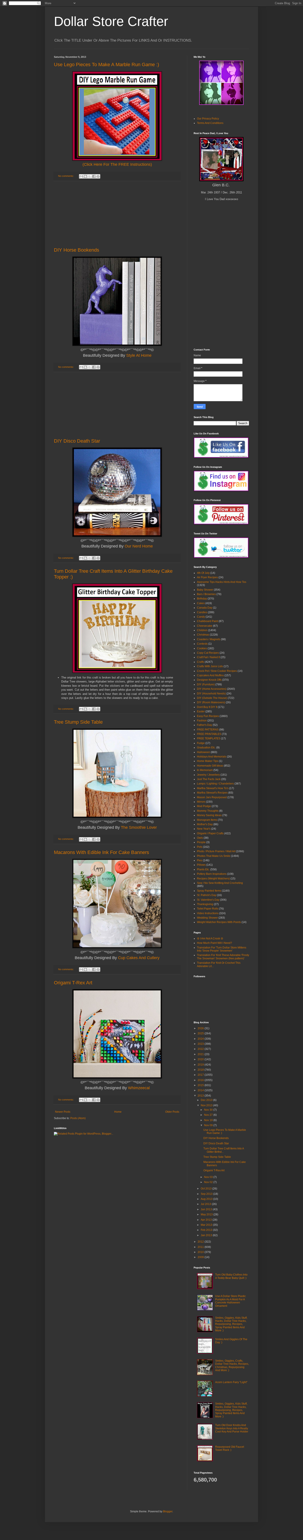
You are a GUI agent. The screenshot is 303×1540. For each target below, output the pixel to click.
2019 (201, 1064)
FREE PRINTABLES (209, 734)
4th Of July (203, 572)
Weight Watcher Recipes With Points (219, 922)
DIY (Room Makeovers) (211, 702)
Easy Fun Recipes (208, 716)
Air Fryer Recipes (207, 577)
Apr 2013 (206, 1219)
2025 (201, 1033)
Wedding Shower (207, 917)
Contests (202, 643)
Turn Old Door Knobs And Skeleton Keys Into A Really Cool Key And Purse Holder (231, 1428)
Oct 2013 (206, 1188)
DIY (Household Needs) (211, 693)
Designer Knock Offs (209, 679)
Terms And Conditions (210, 123)
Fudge (201, 743)
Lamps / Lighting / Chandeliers (215, 783)
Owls (200, 837)
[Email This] (81, 176)
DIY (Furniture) (206, 684)
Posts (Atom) (78, 1118)
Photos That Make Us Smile (213, 856)
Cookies (202, 648)
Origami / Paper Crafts (210, 833)
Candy (201, 616)
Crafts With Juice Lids (210, 666)
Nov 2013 (207, 1105)
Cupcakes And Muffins (210, 675)
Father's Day (204, 725)
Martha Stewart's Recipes (212, 792)
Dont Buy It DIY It (207, 707)
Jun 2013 (207, 1209)
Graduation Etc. (206, 747)
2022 (201, 1048)
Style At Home (139, 355)
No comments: (66, 176)
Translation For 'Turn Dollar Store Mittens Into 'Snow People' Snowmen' (221, 949)
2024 (201, 1038)
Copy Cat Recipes (208, 652)
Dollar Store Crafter (111, 21)
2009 (201, 1257)
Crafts (200, 661)
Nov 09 (208, 1125)
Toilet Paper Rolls (207, 908)
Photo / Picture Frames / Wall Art (216, 851)
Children (202, 630)
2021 (201, 1054)
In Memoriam (205, 770)
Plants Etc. (203, 869)
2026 (201, 1028)
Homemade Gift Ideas (210, 765)
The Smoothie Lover (139, 827)
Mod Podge (204, 806)
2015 (201, 1085)
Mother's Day (205, 824)
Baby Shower (205, 589)
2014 (201, 1090)
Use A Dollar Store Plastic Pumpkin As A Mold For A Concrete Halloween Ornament (230, 1301)
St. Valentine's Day (208, 899)
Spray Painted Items (209, 890)
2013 (201, 1095)
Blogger (167, 1511)
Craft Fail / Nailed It (208, 657)
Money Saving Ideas (209, 815)
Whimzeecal (139, 1088)
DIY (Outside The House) (212, 698)
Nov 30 (208, 1109)
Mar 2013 (207, 1224)
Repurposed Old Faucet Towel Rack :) (229, 1448)
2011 (201, 1247)
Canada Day (204, 607)
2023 (201, 1043)
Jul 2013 (206, 1204)
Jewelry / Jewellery (208, 774)
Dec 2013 (207, 1100)
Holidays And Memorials (211, 756)
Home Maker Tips (207, 761)
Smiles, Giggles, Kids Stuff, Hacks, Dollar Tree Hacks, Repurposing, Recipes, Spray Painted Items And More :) (231, 1324)
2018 (201, 1069)
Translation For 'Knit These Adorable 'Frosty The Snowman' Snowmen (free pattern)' (223, 957)
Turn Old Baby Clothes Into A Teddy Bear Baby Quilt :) (231, 1276)
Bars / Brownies (206, 594)
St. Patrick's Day (206, 895)
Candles (202, 612)
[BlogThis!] (85, 176)
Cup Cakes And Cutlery (138, 958)
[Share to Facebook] (94, 176)
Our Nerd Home (139, 546)
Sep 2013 (207, 1193)
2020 (201, 1059)
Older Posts (172, 1111)
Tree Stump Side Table (78, 722)
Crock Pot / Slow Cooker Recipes (217, 671)
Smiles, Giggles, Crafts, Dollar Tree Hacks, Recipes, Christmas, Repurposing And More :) (232, 1365)
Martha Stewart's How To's (212, 788)
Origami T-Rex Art (73, 982)
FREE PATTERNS (207, 729)
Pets (199, 846)
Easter (201, 711)
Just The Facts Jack (208, 779)
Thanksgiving (205, 904)
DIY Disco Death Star (77, 441)
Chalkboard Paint (207, 621)
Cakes (201, 603)
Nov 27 (208, 1114)
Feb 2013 (207, 1230)
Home (118, 1111)
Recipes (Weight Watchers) (213, 878)
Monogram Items (207, 819)
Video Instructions (207, 913)
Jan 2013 (207, 1235)
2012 (201, 1241)
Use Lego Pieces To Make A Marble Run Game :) (106, 64)
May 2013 (207, 1214)
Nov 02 (208, 1182)
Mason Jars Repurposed (212, 797)
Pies (199, 860)
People (201, 842)
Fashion (202, 720)
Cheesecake (204, 625)
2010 (201, 1252)
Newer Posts (62, 1111)
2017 (201, 1074)
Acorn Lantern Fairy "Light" (231, 1382)
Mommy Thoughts (207, 810)
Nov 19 (208, 1120)
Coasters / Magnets (208, 639)
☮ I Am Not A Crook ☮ (210, 938)
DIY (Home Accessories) (211, 688)
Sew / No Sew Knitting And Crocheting (220, 883)
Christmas (203, 634)
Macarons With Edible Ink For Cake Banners (101, 852)
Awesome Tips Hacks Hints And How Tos (221, 582)
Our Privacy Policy (208, 118)
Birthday (202, 598)
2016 (201, 1080)
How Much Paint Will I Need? (214, 942)
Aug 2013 (207, 1199)
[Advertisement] (117, 214)
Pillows (201, 864)
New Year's (204, 828)
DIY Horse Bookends (76, 250)
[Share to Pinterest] (98, 176)
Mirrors (201, 801)
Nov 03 (208, 1177)
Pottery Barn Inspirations (211, 873)
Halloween (203, 752)
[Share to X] (89, 176)
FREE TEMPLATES (208, 738)
